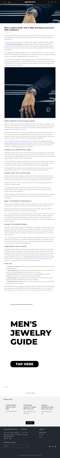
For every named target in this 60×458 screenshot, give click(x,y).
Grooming (41, 434)
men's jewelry (22, 286)
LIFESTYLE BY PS (25, 455)
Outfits (40, 437)
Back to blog (31, 393)
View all (30, 422)
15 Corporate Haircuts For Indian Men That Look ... (29, 407)
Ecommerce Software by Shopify (35, 455)
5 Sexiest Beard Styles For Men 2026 (11, 407)
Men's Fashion (42, 432)
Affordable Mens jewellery (34, 257)
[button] (9, 2)
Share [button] (7, 387)
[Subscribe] (27, 446)
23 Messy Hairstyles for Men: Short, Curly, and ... (47, 407)
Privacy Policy (24, 432)
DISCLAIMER (24, 434)
